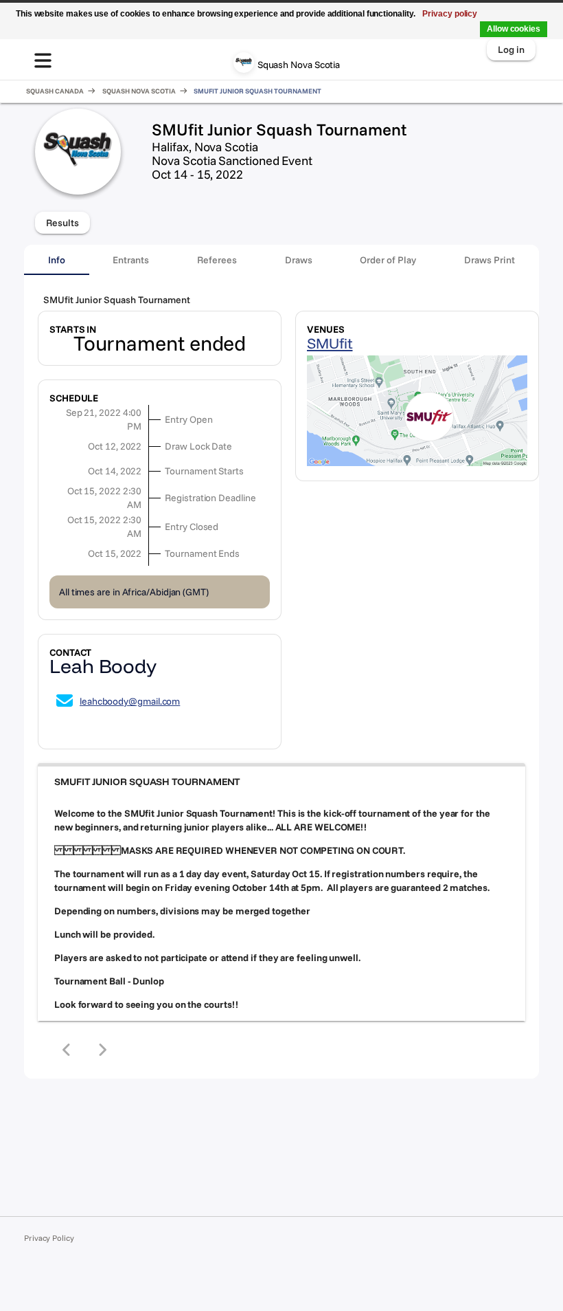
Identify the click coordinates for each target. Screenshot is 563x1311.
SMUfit (330, 343)
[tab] (56, 260)
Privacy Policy (49, 1238)
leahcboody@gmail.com (130, 701)
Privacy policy (449, 14)
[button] (281, 782)
